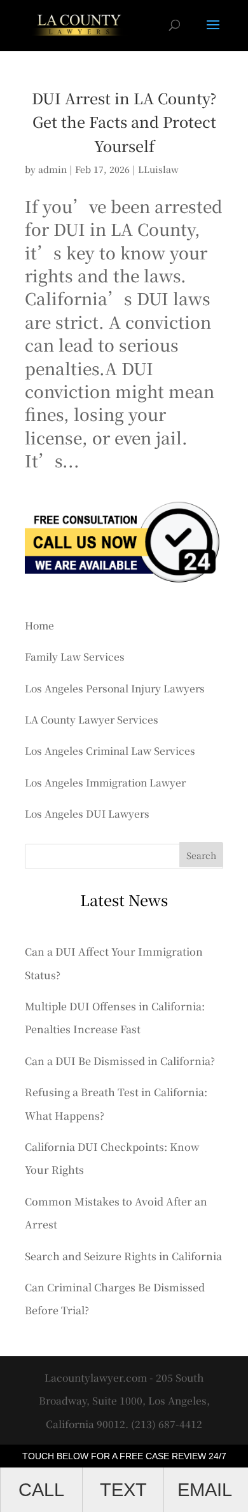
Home (39, 625)
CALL (41, 1490)
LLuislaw (158, 169)
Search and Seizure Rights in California (123, 1256)
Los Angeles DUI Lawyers (87, 813)
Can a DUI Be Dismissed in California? (120, 1061)
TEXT (123, 1490)
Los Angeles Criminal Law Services (110, 750)
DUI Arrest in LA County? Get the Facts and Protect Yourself (124, 121)
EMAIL (204, 1490)
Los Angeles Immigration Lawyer (105, 782)
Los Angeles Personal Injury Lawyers (115, 688)
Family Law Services (75, 656)
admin (52, 169)
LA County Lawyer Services (91, 719)
